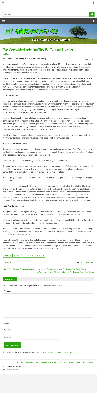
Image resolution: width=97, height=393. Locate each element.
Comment (8, 291)
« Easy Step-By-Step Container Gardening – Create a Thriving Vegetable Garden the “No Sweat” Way (44, 269)
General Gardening (48, 362)
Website (7, 337)
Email (7, 330)
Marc (7, 54)
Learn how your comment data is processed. (54, 352)
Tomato (31, 255)
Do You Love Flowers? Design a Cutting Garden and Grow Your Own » (65, 272)
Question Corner (66, 362)
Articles (9, 263)
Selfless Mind (15, 369)
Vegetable (40, 255)
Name (7, 323)
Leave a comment (86, 263)
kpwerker (90, 59)
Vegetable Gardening (84, 362)
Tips (24, 255)
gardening (7, 255)
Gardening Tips (32, 362)
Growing (17, 255)
